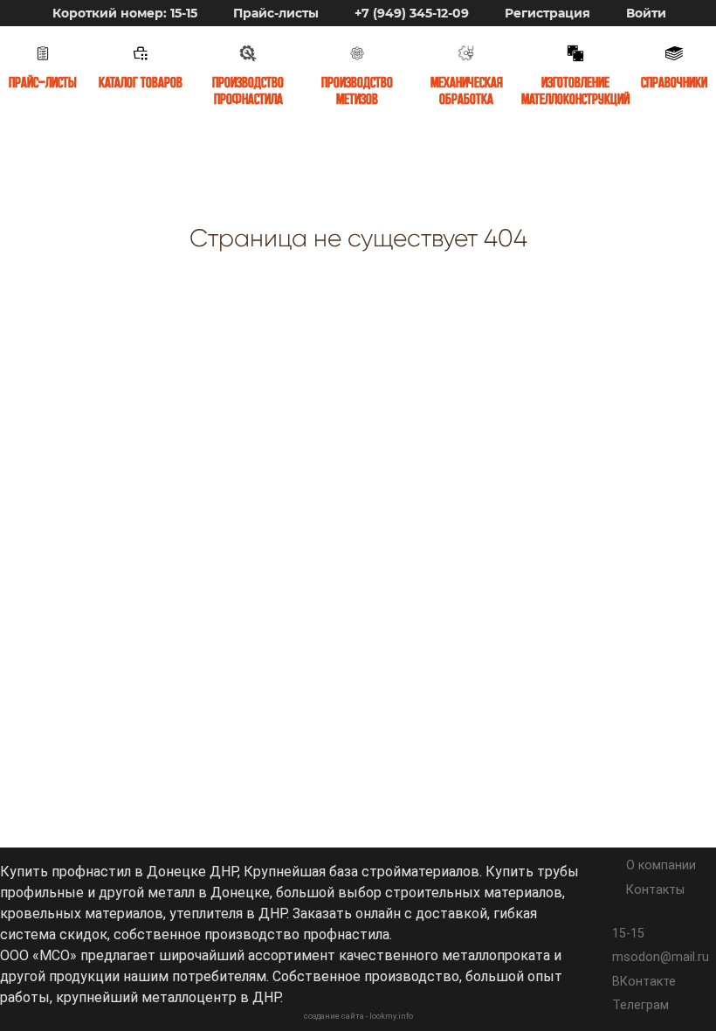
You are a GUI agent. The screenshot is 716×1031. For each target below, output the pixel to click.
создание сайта (334, 1016)
